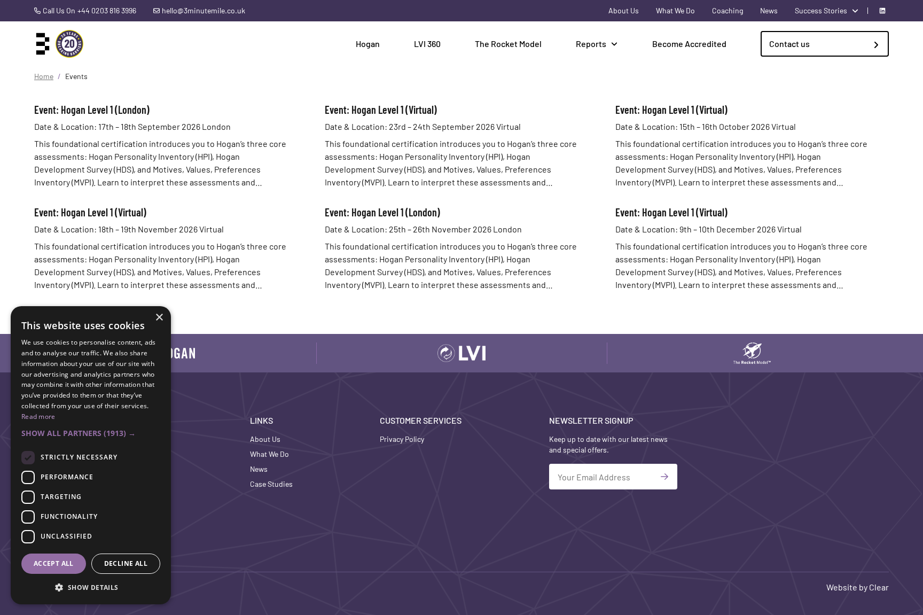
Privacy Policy (402, 438)
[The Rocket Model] (752, 353)
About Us (623, 10)
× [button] (159, 318)
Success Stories (821, 10)
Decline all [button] (125, 563)
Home (43, 76)
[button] (90, 433)
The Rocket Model (508, 43)
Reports (591, 43)
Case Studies (271, 483)
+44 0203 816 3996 (106, 10)
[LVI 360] (461, 353)
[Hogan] (171, 353)
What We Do (675, 10)
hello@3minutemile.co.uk (203, 10)
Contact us (789, 43)
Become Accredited (689, 43)
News (769, 10)
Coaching (727, 10)
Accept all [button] (54, 563)
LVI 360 (427, 43)
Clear (879, 587)
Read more (38, 416)
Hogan (368, 43)
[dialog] (91, 455)
